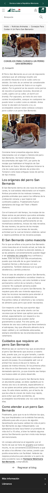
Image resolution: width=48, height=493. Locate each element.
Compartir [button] (9, 68)
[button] (4, 10)
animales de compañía (17, 255)
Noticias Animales (20, 26)
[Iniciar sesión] (36, 10)
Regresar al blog (26, 467)
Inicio (6, 26)
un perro (29, 445)
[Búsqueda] (41, 17)
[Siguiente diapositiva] (43, 3)
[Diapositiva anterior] (5, 3)
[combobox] (24, 17)
